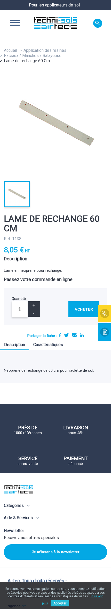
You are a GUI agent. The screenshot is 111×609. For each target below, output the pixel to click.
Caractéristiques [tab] (48, 344)
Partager (60, 335)
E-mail (74, 335)
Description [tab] (14, 344)
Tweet (66, 335)
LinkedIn (82, 335)
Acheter (84, 309)
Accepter (59, 603)
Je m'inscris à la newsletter (55, 552)
